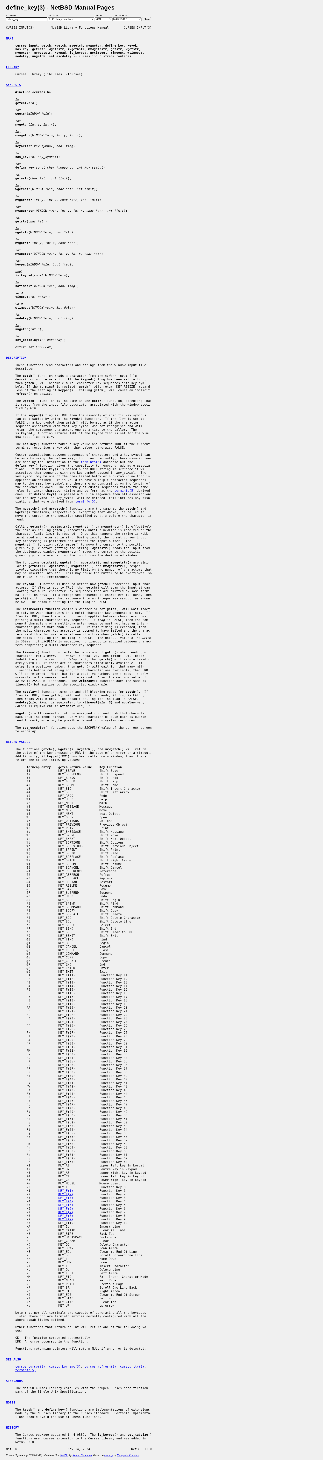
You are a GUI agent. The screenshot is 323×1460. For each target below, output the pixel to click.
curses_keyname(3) (65, 1366)
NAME (9, 38)
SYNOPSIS (13, 85)
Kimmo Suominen (82, 1455)
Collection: (120, 15)
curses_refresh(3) (100, 1366)
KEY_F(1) (65, 1190)
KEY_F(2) (65, 1194)
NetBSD (64, 1455)
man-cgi (108, 1455)
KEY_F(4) (65, 1201)
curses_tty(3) (132, 1366)
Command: (13, 15)
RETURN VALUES (18, 742)
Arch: (101, 15)
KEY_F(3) (65, 1198)
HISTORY (12, 1427)
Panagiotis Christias (128, 1455)
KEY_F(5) (65, 1205)
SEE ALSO (13, 1359)
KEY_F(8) (65, 1216)
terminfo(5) (91, 462)
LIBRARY (12, 67)
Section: (54, 15)
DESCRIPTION (16, 358)
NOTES (10, 1402)
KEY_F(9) (65, 1219)
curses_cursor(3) (30, 1366)
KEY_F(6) (65, 1208)
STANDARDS (14, 1381)
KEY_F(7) (65, 1212)
